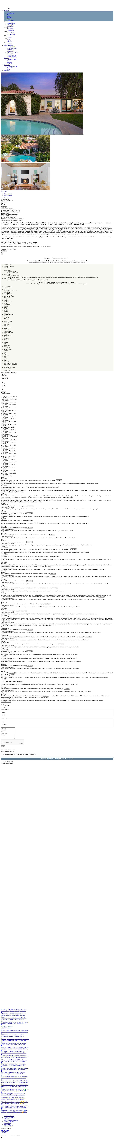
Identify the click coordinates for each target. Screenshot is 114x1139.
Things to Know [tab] (8, 264)
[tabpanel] (57, 277)
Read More (58, 480)
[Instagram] (1, 1131)
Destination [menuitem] (6, 10)
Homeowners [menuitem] (7, 65)
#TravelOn (3, 1132)
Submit (2, 746)
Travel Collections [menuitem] (8, 45)
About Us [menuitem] (6, 58)
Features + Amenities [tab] (9, 266)
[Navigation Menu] (9, 8)
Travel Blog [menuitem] (7, 70)
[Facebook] (3, 1131)
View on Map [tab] (7, 267)
